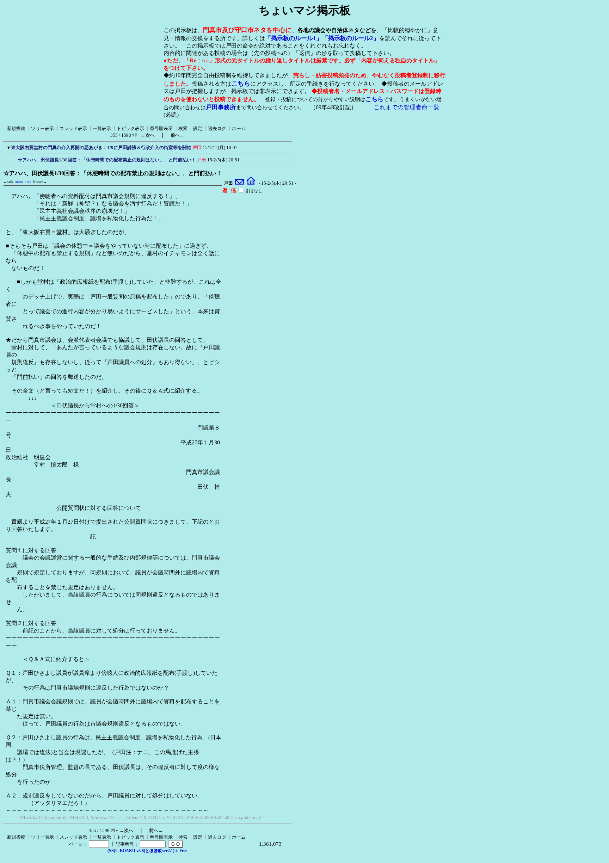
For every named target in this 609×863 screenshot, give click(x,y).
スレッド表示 (73, 128)
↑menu (19, 182)
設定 (197, 128)
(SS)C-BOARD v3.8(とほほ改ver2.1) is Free (147, 850)
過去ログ (217, 128)
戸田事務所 (221, 107)
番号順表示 (161, 128)
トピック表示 (130, 128)
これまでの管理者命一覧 (406, 107)
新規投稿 (16, 128)
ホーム (239, 128)
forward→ (40, 182)
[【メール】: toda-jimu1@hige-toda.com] (239, 183)
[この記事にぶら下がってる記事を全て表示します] (14, 158)
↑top (28, 182)
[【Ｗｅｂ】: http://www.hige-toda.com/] (250, 183)
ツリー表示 (42, 128)
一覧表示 (102, 128)
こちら (240, 83)
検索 (182, 128)
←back (8, 182)
